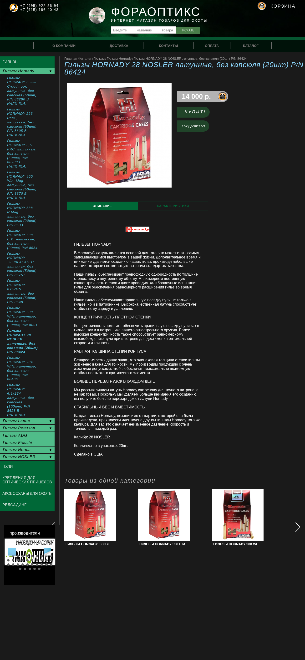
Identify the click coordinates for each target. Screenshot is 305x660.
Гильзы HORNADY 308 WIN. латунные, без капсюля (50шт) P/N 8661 (22, 316)
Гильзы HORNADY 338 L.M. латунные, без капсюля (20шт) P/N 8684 (22, 239)
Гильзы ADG (15, 435)
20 (51, 560)
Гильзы (99, 58)
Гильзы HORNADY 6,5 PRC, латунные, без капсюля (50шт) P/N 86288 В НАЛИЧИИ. (22, 153)
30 (51, 564)
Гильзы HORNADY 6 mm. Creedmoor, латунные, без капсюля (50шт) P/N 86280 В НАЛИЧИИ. (22, 90)
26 (32, 564)
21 (8, 564)
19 (46, 560)
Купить (196, 111)
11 (8, 560)
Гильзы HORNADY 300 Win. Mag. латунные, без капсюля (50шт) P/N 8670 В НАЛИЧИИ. (22, 185)
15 (27, 560)
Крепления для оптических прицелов (27, 480)
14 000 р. (196, 96)
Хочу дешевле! (193, 126)
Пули (7, 466)
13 (18, 560)
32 (25, 569)
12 (13, 560)
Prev (12, 552)
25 (27, 564)
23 (18, 564)
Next (47, 552)
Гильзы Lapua (16, 421)
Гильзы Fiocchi (17, 443)
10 (51, 556)
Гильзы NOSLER (19, 457)
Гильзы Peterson (19, 428)
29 (46, 564)
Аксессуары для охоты (27, 493)
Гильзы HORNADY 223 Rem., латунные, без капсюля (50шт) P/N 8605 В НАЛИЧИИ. (22, 122)
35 (39, 569)
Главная (70, 58)
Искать (188, 30)
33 (30, 569)
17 (37, 560)
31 (20, 569)
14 (22, 560)
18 (42, 560)
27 (37, 564)
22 (13, 564)
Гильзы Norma (17, 450)
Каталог (85, 58)
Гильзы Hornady (119, 58)
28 (42, 564)
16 (32, 560)
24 (22, 564)
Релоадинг (14, 505)
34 (34, 569)
